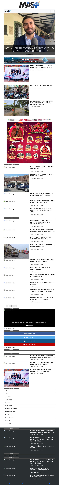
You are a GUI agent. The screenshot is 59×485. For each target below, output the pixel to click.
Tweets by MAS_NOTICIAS (11, 455)
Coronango (9, 414)
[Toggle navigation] (53, 11)
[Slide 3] (32, 54)
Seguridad (9, 405)
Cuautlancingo (10, 417)
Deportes (8, 397)
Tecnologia (9, 399)
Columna (8, 423)
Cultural (8, 402)
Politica (8, 391)
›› (15, 306)
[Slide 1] (27, 54)
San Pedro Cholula (11, 411)
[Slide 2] (29, 54)
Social (7, 394)
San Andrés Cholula (11, 408)
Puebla (8, 420)
